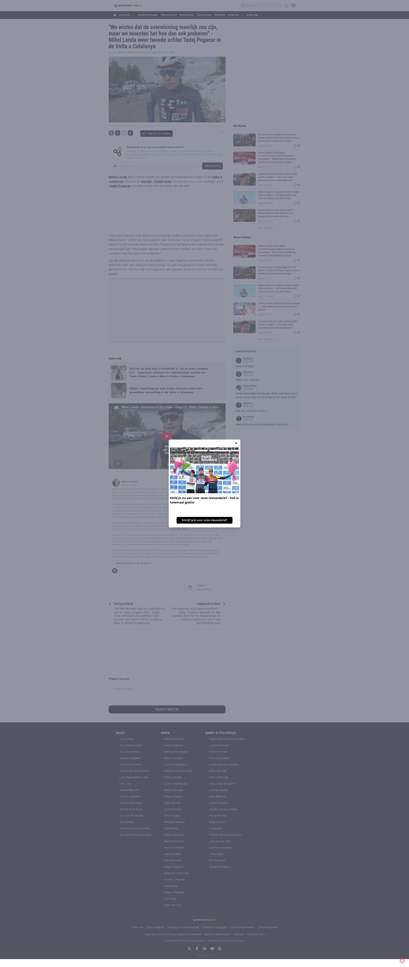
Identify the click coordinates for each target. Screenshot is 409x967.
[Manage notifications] (402, 960)
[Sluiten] (236, 443)
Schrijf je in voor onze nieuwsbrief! (204, 520)
